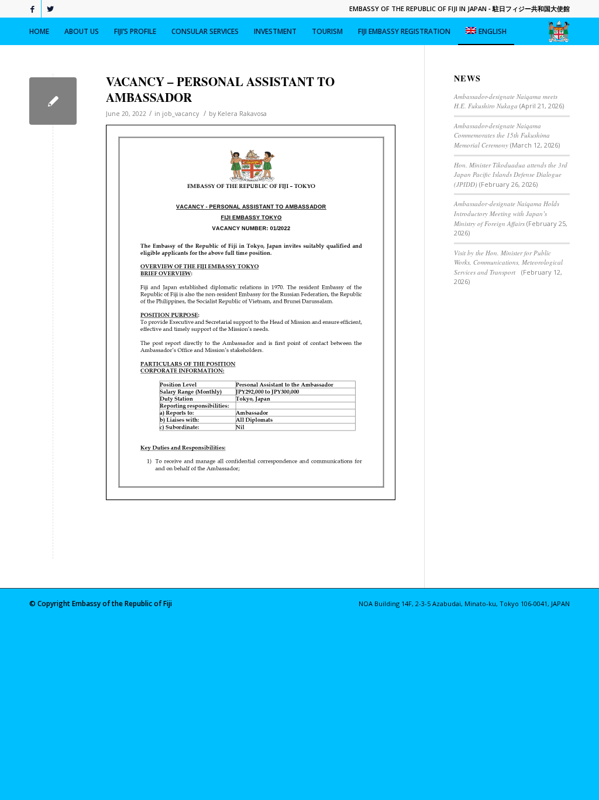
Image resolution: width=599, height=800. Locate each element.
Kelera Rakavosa (242, 114)
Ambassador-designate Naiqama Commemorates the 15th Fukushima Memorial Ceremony (502, 135)
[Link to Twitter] (50, 9)
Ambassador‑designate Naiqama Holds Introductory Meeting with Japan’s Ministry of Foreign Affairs (506, 213)
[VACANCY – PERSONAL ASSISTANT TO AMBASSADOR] (53, 101)
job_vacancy (180, 114)
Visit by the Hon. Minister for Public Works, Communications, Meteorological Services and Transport (508, 262)
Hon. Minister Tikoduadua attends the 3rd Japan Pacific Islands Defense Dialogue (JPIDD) (510, 174)
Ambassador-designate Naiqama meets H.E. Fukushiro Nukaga (505, 101)
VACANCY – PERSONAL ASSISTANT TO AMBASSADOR (220, 89)
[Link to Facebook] (32, 9)
